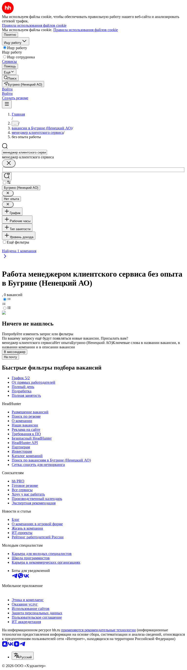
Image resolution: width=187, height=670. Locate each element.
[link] (10, 78)
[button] (7, 89)
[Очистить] (9, 163)
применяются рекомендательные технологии (98, 630)
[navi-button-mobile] (7, 104)
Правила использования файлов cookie (85, 30)
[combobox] (24, 152)
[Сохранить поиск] (7, 176)
